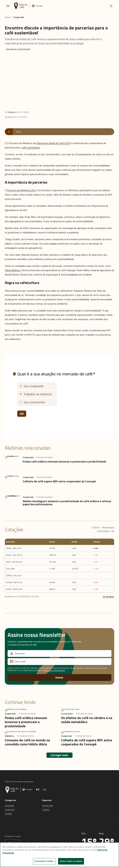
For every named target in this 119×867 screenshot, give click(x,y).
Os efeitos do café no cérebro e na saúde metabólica (86, 719)
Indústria (8, 813)
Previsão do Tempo (13, 836)
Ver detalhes (108, 596)
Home (7, 17)
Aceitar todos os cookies (71, 861)
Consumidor (10, 809)
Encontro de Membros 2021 (22, 190)
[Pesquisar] (111, 6)
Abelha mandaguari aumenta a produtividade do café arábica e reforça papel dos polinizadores (67, 502)
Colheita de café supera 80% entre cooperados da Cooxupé (59, 481)
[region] (59, 854)
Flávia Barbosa (12, 270)
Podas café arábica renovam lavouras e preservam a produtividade (64, 461)
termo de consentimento (54, 670)
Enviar (59, 677)
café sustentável (31, 147)
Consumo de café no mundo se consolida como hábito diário (27, 742)
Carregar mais (59, 755)
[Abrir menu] (8, 6)
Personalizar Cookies (44, 861)
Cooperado (18, 17)
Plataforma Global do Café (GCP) (53, 143)
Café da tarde (47, 805)
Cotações (46, 809)
